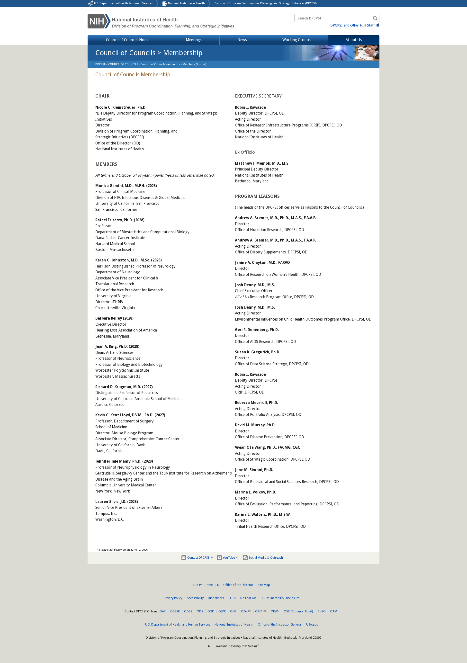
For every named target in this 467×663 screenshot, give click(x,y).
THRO (322, 611)
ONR (233, 611)
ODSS (188, 611)
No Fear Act (248, 598)
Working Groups (296, 39)
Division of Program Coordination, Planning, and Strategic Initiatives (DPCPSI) (265, 3)
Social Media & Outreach (266, 557)
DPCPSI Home (203, 585)
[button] (174, 64)
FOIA (232, 598)
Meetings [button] (194, 39)
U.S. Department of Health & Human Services (123, 3)
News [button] (242, 39)
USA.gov (312, 624)
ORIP (258, 611)
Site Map (264, 585)
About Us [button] (354, 39)
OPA (244, 611)
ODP (210, 611)
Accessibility (195, 598)
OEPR (222, 611)
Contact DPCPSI (198, 557)
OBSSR (175, 611)
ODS (200, 611)
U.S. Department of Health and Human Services (177, 624)
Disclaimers (216, 598)
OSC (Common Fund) (298, 611)
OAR (163, 611)
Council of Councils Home (128, 39)
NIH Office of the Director (235, 585)
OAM (333, 611)
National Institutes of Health (186, 3)
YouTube (229, 557)
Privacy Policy (173, 598)
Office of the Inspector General (280, 624)
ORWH (275, 611)
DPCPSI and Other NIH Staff (353, 25)
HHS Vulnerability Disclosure (280, 598)
